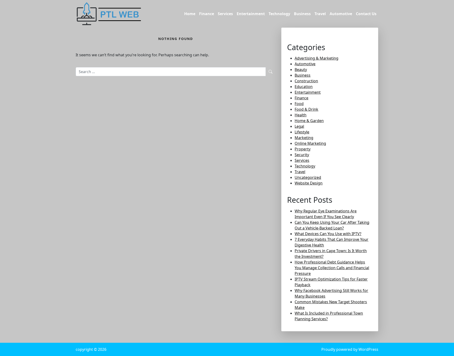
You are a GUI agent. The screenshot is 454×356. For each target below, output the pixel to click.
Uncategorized (308, 177)
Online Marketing (310, 143)
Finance (206, 13)
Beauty (301, 69)
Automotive (341, 13)
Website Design (309, 183)
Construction (306, 81)
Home (189, 13)
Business (302, 13)
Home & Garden (309, 120)
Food (299, 103)
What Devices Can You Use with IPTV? (328, 233)
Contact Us (366, 13)
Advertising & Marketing (316, 58)
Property (302, 149)
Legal (299, 126)
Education (304, 86)
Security (302, 154)
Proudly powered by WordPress (349, 349)
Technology (279, 13)
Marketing (304, 137)
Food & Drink (306, 109)
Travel (320, 13)
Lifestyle (302, 132)
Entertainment (251, 13)
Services (225, 13)
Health (300, 115)
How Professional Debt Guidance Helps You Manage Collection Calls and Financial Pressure (332, 267)
